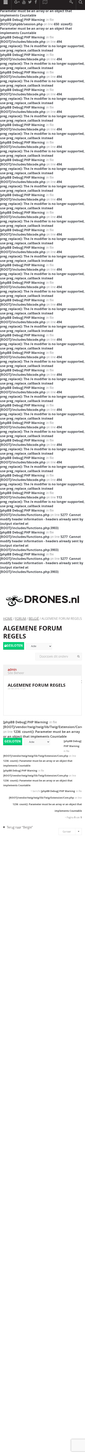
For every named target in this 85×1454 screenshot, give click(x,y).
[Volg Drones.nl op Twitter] (30, 5)
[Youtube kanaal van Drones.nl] (24, 5)
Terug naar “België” (20, 827)
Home (7, 618)
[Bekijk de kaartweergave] (44, 5)
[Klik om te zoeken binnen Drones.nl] (80, 5)
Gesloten (14, 645)
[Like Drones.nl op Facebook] (35, 5)
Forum (20, 618)
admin (12, 669)
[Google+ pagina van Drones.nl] (17, 5)
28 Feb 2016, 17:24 (16, 688)
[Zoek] (78, 656)
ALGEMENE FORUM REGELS (32, 632)
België (34, 618)
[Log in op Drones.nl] (71, 5)
